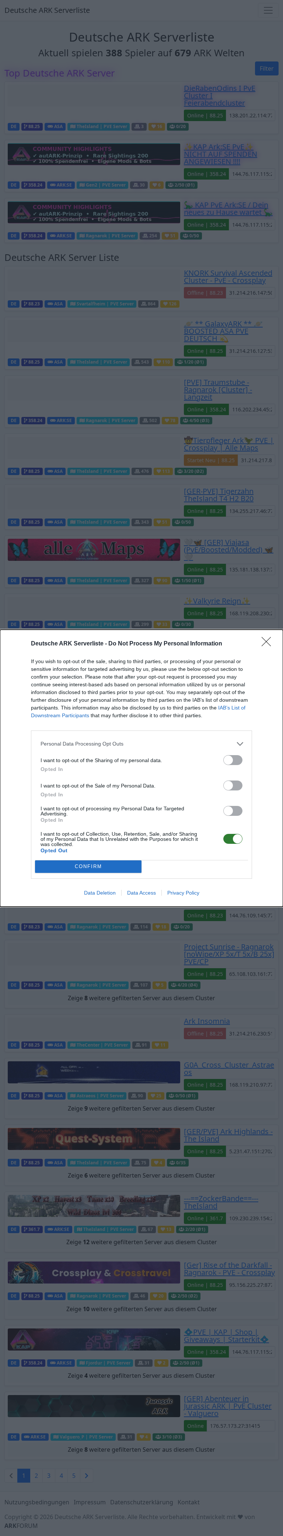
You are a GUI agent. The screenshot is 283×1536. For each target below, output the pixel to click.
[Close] (269, 644)
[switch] (232, 760)
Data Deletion (100, 893)
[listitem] (141, 744)
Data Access (141, 893)
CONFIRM (88, 866)
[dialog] (141, 768)
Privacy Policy (183, 893)
